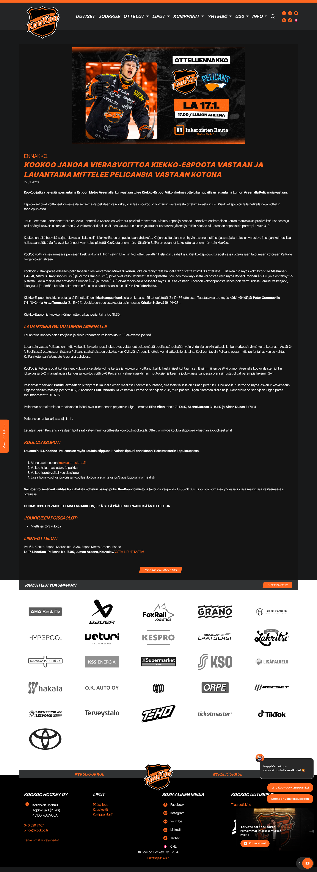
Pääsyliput (100, 805)
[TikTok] (271, 714)
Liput (158, 16)
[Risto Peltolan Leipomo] (45, 713)
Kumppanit (186, 16)
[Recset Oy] (271, 688)
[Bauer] (102, 612)
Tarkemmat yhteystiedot (41, 840)
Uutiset (85, 16)
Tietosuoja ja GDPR (158, 857)
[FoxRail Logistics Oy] (158, 611)
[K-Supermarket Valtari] (158, 661)
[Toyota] (45, 739)
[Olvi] (158, 687)
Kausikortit (100, 809)
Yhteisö (217, 16)
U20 (239, 16)
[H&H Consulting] (271, 612)
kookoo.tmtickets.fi (72, 463)
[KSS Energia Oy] (102, 661)
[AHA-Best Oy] (45, 611)
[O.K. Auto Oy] (102, 687)
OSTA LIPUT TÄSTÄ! (129, 552)
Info (257, 16)
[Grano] (215, 611)
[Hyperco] (45, 637)
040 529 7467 (34, 825)
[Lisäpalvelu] (271, 661)
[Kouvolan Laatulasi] (215, 637)
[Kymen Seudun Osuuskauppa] (215, 662)
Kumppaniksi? (103, 814)
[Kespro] (158, 637)
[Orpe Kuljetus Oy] (215, 687)
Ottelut (133, 16)
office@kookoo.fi (36, 830)
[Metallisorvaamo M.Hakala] (45, 687)
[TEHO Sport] (158, 714)
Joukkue (109, 16)
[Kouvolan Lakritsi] (271, 638)
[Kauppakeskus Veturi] (102, 638)
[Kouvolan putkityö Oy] (45, 662)
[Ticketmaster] (215, 713)
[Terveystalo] (102, 713)
